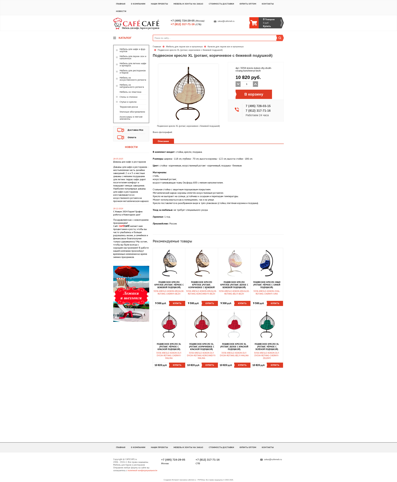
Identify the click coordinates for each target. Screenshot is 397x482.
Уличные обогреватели (132, 111)
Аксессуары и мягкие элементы (131, 117)
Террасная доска (129, 106)
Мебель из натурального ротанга (132, 85)
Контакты (268, 3)
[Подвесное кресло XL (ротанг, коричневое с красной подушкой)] (201, 325)
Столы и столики (128, 97)
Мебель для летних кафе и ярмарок (133, 64)
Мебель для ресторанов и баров (133, 71)
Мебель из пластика (130, 92)
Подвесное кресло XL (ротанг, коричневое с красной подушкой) (201, 347)
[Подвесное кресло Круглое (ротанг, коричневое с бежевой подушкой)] (201, 263)
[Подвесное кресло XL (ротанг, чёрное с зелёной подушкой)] (266, 325)
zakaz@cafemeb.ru (226, 21)
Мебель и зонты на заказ (188, 3)
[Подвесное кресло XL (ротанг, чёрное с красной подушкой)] (169, 325)
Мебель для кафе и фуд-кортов (133, 50)
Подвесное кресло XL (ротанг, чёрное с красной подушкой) (169, 347)
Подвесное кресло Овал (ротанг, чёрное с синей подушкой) (266, 285)
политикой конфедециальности (142, 470)
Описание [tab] (163, 141)
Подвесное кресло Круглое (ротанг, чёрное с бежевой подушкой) (169, 285)
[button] (177, 303)
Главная (120, 3)
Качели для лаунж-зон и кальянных (226, 46)
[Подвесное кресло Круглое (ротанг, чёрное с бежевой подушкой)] (169, 263)
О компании (138, 3)
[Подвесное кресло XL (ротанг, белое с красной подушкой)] (234, 325)
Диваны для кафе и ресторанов (129, 161)
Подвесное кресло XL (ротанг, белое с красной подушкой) (234, 347)
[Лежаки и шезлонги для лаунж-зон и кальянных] (131, 293)
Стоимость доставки (221, 3)
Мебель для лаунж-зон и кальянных (133, 57)
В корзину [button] (253, 94)
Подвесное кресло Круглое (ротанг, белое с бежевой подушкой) (234, 285)
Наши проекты (159, 3)
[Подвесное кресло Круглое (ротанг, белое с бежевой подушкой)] (234, 263)
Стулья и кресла (128, 101)
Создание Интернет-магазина (175, 480)
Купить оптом (248, 3)
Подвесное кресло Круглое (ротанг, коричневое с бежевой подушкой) (201, 285)
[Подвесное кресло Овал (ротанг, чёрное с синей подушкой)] (266, 263)
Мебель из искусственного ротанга (133, 78)
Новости (121, 11)
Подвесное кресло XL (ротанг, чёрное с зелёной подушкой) (267, 347)
